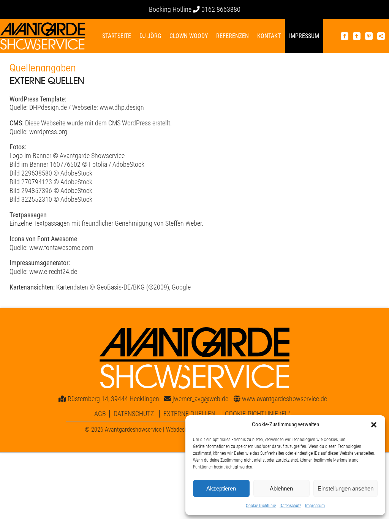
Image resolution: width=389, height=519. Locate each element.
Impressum (315, 505)
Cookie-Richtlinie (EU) (258, 414)
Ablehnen (281, 488)
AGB (100, 414)
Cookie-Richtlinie (261, 505)
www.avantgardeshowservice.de (284, 399)
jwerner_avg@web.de (200, 399)
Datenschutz (290, 505)
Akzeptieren (221, 488)
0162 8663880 (220, 9)
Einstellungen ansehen (345, 488)
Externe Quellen (189, 414)
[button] (374, 425)
